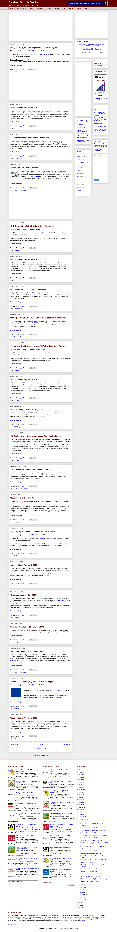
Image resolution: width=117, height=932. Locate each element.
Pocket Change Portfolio (22, 413)
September (83, 819)
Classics (16, 190)
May (81, 889)
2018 (80, 789)
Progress (20, 427)
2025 (80, 772)
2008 (80, 905)
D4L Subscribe (21, 8)
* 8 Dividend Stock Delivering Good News (28, 290)
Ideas (31, 8)
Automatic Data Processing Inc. (48, 353)
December (83, 811)
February (83, 897)
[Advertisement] (41, 14)
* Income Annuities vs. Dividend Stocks (27, 651)
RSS (87, 48)
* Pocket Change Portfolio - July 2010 (26, 410)
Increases (79, 173)
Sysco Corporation (44, 538)
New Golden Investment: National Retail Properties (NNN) (83, 132)
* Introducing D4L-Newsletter (22, 498)
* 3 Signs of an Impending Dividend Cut (27, 627)
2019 (80, 787)
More (83, 920)
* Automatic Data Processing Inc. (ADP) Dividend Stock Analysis (38, 346)
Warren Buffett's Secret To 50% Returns (83, 140)
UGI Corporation (44, 233)
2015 (80, 797)
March (82, 894)
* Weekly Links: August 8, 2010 (23, 565)
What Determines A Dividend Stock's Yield (82, 121)
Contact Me (97, 150)
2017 (80, 792)
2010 (80, 809)
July (81, 884)
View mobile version (40, 748)
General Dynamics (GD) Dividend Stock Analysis (99, 114)
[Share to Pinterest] (36, 69)
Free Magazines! (98, 65)
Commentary (18, 158)
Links (15, 128)
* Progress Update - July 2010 (23, 595)
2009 (80, 902)
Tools (49, 8)
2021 (80, 782)
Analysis (16, 72)
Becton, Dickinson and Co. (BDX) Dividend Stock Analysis (100, 131)
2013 (80, 802)
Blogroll (71, 8)
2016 (80, 794)
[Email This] (29, 69)
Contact (56, 8)
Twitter (91, 48)
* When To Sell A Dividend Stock (24, 168)
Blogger (76, 928)
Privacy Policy (12, 924)
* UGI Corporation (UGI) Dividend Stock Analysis (31, 226)
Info (64, 8)
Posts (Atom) (44, 755)
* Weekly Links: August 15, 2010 (24, 380)
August (82, 821)
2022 (80, 779)
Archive (79, 8)
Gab (95, 48)
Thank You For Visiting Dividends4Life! (100, 108)
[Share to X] (32, 69)
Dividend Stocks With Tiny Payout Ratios (82, 136)
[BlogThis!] (31, 69)
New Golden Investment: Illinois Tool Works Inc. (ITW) (83, 126)
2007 (80, 907)
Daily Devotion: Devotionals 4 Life (92, 49)
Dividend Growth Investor (100, 100)
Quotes (79, 190)
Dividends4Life (97, 63)
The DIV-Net (32, 51)
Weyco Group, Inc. (44, 54)
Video (87, 8)
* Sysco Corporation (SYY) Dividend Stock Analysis (32, 531)
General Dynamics (55, 690)
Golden (79, 168)
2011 (80, 807)
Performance (40, 8)
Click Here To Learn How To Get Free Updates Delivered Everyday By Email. (91, 44)
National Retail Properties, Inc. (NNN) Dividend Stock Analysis (60, 836)
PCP (15, 427)
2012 (80, 804)
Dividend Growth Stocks (23, 2)
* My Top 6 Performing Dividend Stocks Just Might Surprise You (38, 318)
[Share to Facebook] (34, 69)
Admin (78, 154)
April (81, 892)
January (82, 899)
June (82, 887)
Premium (16, 522)
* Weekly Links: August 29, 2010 (24, 108)
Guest (78, 170)
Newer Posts (14, 745)
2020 (80, 784)
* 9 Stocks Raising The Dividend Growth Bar (29, 138)
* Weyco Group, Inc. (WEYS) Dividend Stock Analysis (33, 48)
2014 (80, 799)
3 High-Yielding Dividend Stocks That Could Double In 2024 (100, 125)
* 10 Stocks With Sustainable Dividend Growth (30, 470)
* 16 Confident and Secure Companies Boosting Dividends (35, 436)
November (83, 814)
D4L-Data (79, 165)
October (82, 816)
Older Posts (67, 745)
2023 (80, 777)
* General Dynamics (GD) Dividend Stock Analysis (32, 681)
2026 (80, 769)
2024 (80, 774)
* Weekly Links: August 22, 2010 (24, 260)
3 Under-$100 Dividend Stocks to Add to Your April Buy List (100, 119)
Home (12, 8)
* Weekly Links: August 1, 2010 (23, 718)
